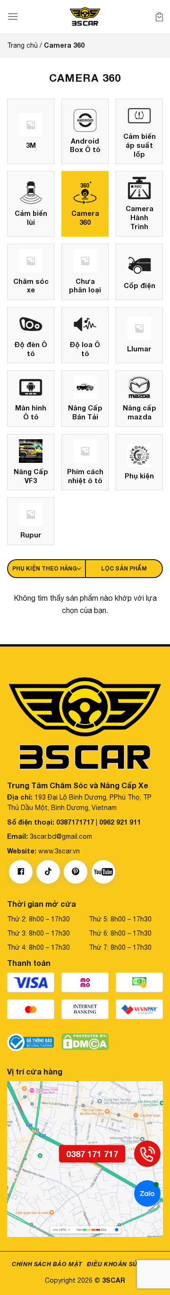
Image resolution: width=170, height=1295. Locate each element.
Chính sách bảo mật (47, 1264)
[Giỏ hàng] (159, 16)
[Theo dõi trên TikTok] (48, 872)
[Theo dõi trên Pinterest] (75, 872)
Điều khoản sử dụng (122, 1264)
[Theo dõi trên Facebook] (21, 872)
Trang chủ (22, 45)
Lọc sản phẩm (124, 568)
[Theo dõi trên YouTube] (103, 872)
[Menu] (12, 16)
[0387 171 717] (147, 1154)
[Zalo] (147, 1193)
